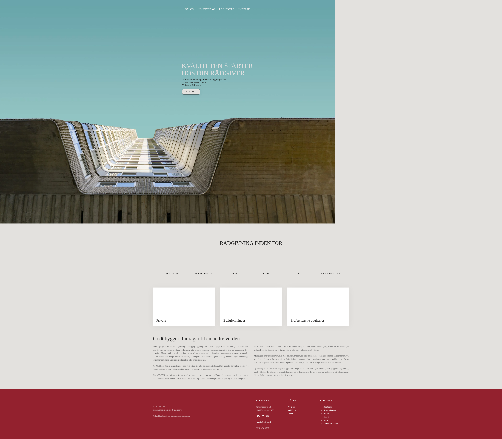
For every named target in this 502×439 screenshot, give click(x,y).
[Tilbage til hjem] (162, 9)
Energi (326, 417)
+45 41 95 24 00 (262, 416)
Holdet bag (206, 9)
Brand (326, 413)
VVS (326, 420)
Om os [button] (189, 9)
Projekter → (293, 407)
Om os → (292, 413)
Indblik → (292, 410)
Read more (184, 318)
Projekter (227, 9)
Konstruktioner (330, 410)
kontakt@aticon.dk (263, 422)
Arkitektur (328, 407)
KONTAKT (191, 92)
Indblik (244, 9)
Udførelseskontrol (331, 424)
